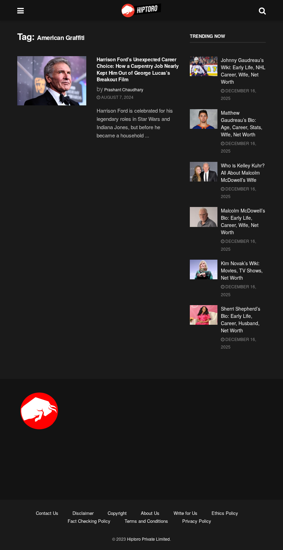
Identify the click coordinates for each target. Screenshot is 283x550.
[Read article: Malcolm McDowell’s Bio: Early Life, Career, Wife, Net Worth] (203, 217)
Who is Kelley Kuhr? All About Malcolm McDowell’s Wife (243, 172)
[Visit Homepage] (141, 10)
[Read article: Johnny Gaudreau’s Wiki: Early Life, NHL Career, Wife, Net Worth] (203, 66)
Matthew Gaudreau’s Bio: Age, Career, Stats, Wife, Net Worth (241, 123)
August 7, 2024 (117, 97)
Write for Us (185, 513)
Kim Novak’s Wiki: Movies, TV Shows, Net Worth (242, 270)
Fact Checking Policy (89, 521)
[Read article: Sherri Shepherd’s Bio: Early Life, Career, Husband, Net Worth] (203, 315)
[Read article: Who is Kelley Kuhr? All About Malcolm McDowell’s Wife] (203, 171)
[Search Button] (262, 10)
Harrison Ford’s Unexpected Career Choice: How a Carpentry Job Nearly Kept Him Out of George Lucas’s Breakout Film (137, 69)
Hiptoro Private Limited (148, 539)
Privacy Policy (196, 521)
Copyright (117, 513)
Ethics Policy (225, 513)
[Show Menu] (20, 10)
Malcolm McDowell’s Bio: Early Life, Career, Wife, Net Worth (243, 221)
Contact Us (47, 513)
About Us (150, 513)
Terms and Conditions (146, 521)
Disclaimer (83, 513)
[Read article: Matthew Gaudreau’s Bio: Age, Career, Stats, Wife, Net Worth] (203, 119)
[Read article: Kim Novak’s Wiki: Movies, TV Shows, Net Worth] (203, 269)
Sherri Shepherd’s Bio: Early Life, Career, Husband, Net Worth (240, 319)
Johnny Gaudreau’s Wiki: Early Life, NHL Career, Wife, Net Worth (243, 70)
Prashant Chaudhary (123, 89)
